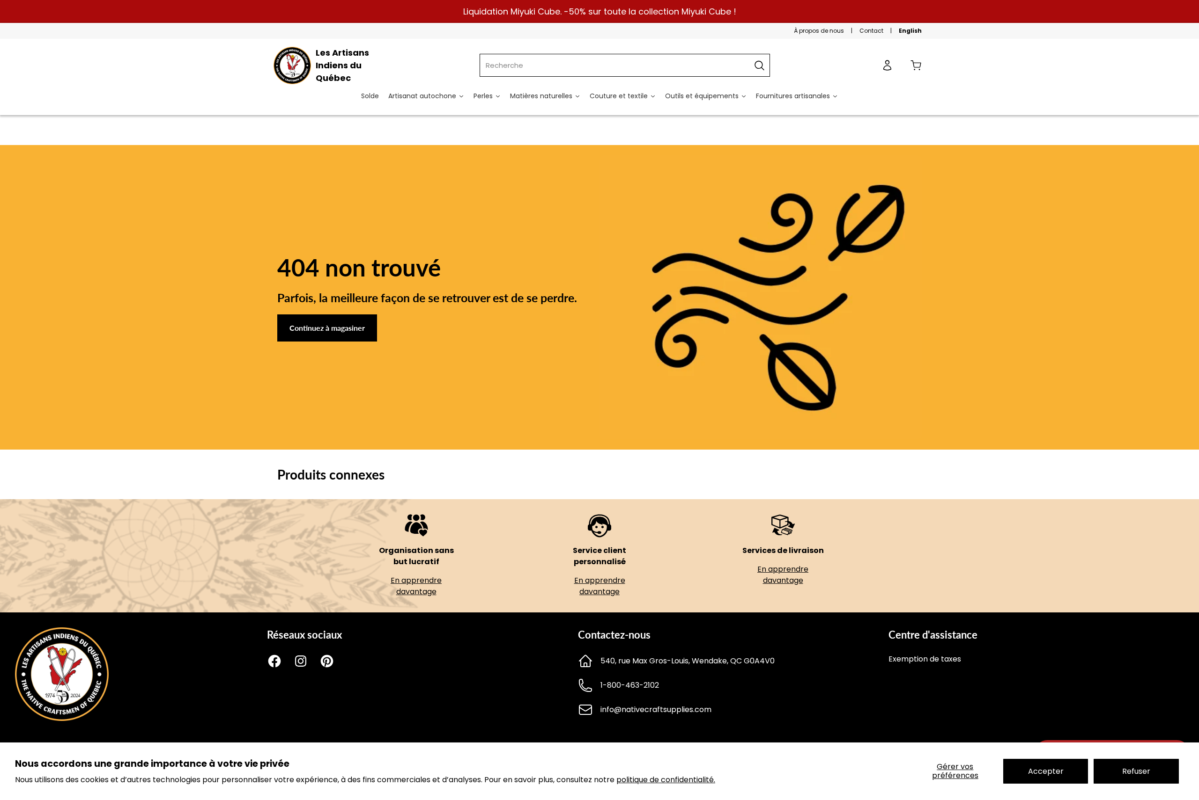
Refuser (1136, 771)
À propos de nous (819, 31)
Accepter (1046, 771)
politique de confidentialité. (665, 779)
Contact (871, 31)
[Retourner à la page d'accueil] (62, 718)
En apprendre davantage (416, 586)
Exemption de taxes (924, 659)
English (910, 31)
